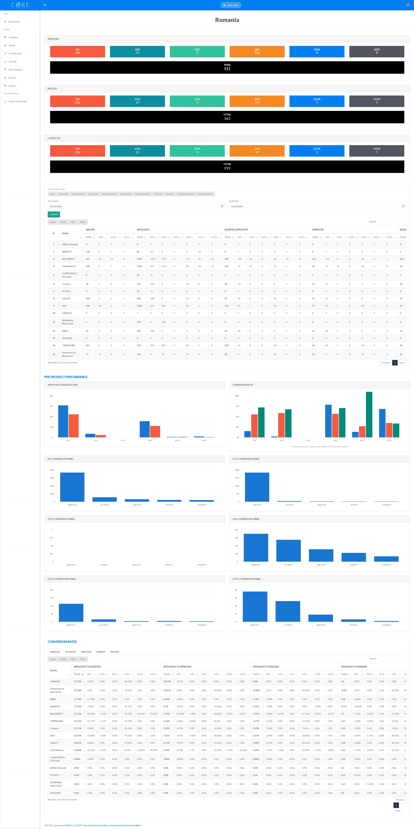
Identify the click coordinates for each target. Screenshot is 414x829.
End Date (234, 201)
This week (63, 194)
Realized (101, 651)
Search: (373, 221)
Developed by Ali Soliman (96, 825)
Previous (385, 362)
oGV (100, 237)
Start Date (53, 201)
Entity (65, 233)
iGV (152, 237)
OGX (88, 237)
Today (52, 194)
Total (140, 237)
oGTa (113, 237)
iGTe (176, 237)
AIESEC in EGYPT (74, 825)
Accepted (70, 651)
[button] (45, 5)
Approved (86, 651)
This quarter (125, 194)
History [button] (12, 85)
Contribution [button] (15, 53)
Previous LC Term (205, 194)
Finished (114, 651)
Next (402, 362)
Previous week (78, 194)
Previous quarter (142, 194)
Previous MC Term (185, 194)
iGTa (164, 237)
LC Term (169, 194)
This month (93, 194)
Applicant (55, 651)
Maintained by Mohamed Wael (125, 825)
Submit (53, 214)
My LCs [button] (12, 77)
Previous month (109, 194)
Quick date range (56, 189)
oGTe (126, 237)
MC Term (158, 194)
